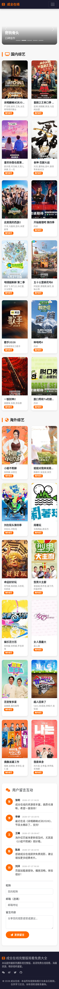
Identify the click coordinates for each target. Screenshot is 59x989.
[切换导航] (52, 4)
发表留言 (19, 934)
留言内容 (11, 912)
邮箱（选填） (13, 898)
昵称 (8, 885)
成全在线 (13, 4)
